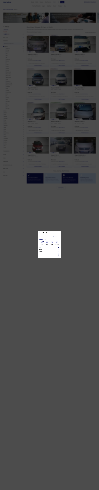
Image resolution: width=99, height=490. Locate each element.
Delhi (40, 247)
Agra (40, 253)
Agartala (41, 251)
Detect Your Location (56, 236)
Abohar (40, 249)
